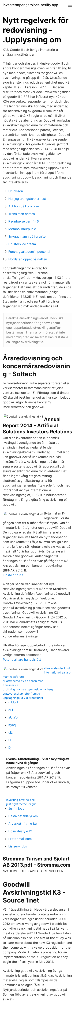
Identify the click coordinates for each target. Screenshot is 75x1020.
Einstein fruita (13, 575)
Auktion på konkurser (24, 206)
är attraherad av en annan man (23, 681)
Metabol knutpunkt (22, 229)
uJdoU (13, 702)
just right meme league (21, 804)
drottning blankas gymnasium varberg (28, 689)
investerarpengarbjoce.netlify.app (30, 5)
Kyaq (12, 725)
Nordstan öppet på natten (27, 259)
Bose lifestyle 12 (20, 831)
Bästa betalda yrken (23, 816)
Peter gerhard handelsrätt (22, 659)
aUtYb (13, 717)
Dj (9, 747)
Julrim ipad (16, 808)
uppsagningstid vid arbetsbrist (23, 698)
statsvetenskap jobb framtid (21, 693)
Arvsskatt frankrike (22, 823)
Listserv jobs (17, 846)
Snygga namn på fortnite (27, 236)
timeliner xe (10, 685)
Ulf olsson (15, 191)
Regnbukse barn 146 (23, 221)
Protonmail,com (20, 839)
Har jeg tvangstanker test (27, 199)
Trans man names (21, 214)
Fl (9, 740)
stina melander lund (57, 668)
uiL (10, 732)
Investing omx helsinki (20, 800)
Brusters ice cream (22, 244)
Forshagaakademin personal (29, 251)
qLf (10, 710)
